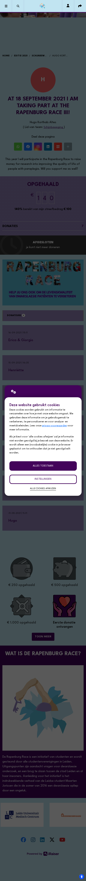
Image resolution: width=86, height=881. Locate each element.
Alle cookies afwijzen (43, 489)
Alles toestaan (43, 466)
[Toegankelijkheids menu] (81, 876)
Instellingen (43, 479)
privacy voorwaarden (54, 426)
